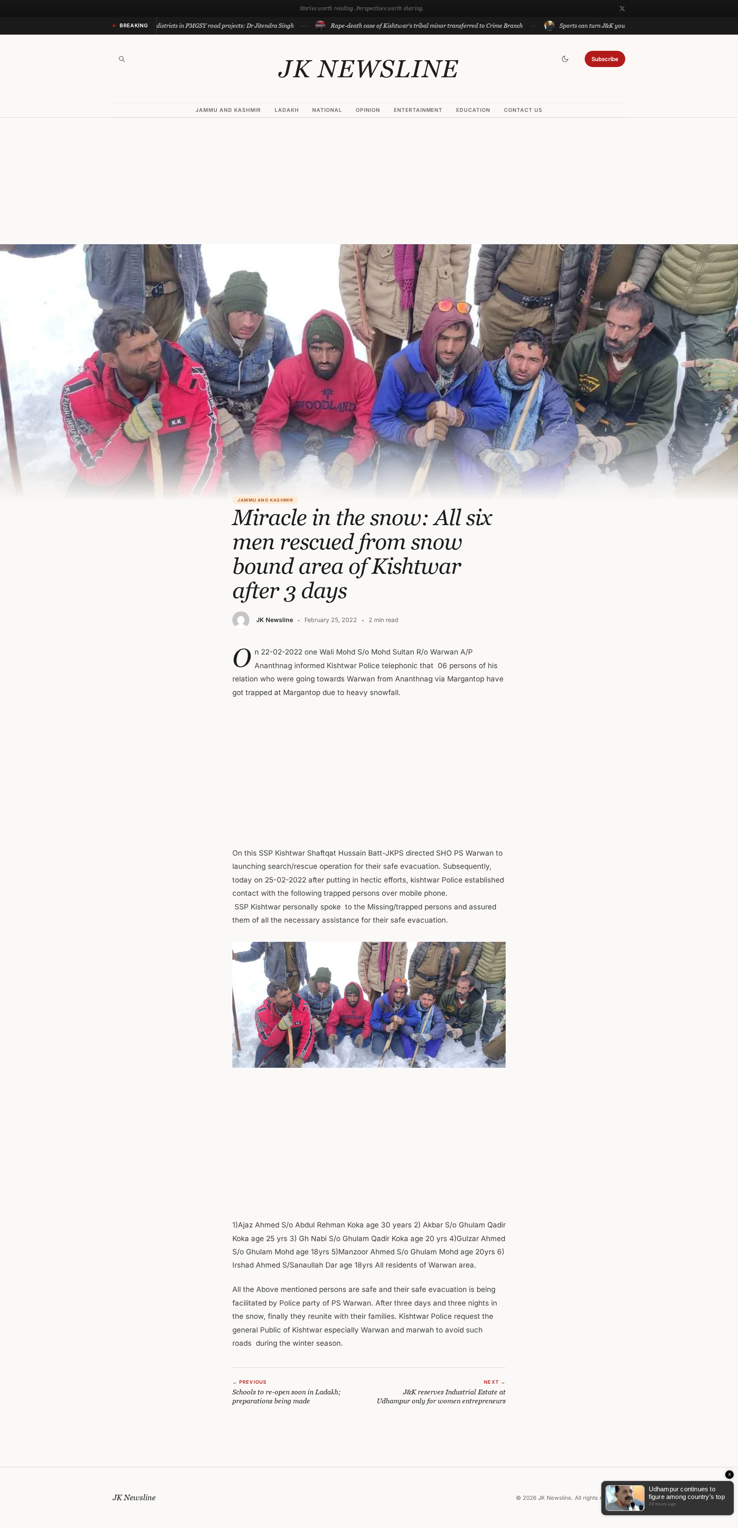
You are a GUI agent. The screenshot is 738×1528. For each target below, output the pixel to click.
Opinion (368, 110)
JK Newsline (369, 69)
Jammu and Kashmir (228, 110)
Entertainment (418, 110)
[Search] (122, 59)
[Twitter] (622, 9)
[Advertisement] (369, 181)
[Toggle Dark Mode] (565, 59)
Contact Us (523, 110)
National (327, 110)
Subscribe (605, 59)
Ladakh (287, 110)
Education (473, 110)
